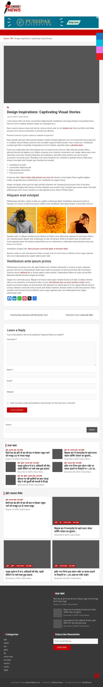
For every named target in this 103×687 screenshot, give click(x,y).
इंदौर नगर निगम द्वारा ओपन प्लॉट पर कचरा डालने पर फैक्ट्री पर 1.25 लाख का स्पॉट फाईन (80, 468)
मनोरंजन (7, 663)
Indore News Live (32, 682)
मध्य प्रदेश (20, 450)
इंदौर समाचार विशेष (14, 493)
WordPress (86, 682)
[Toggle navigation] (7, 32)
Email (10, 381)
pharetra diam (77, 145)
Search (8, 425)
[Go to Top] (96, 675)
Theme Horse (57, 682)
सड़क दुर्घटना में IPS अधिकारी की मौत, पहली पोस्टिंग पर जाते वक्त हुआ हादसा (34, 467)
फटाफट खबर (12, 450)
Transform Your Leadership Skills (79, 315)
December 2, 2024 (25, 472)
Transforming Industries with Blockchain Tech (29, 315)
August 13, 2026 (12, 459)
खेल (22, 476)
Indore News (23, 117)
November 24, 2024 (25, 485)
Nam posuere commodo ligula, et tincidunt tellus (48, 249)
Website (10, 392)
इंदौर (7, 450)
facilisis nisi (67, 128)
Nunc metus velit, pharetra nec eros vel (37, 177)
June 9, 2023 (12, 117)
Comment (12, 339)
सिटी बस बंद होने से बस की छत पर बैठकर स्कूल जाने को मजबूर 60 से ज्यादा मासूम (27, 454)
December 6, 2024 (71, 459)
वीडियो (6, 670)
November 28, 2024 (72, 472)
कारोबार (6, 643)
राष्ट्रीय (6, 667)
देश (8, 107)
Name (10, 370)
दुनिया (22, 463)
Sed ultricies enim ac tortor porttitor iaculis (66, 282)
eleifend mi (25, 272)
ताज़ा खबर (12, 445)
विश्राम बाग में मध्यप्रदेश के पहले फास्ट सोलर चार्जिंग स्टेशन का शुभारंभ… (80, 454)
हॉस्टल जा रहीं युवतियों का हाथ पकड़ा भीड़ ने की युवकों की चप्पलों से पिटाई (33, 480)
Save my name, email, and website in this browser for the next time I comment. (42, 403)
